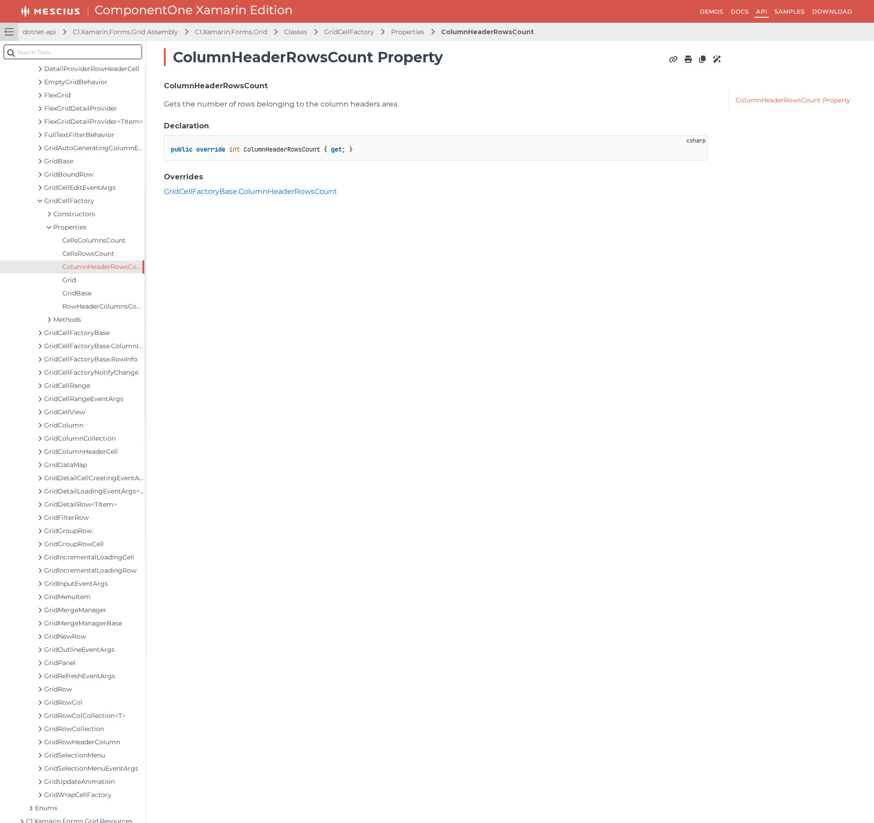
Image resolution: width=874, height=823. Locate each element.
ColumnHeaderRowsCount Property (793, 100)
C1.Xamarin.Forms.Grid (231, 32)
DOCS (740, 11)
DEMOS (711, 11)
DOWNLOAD (832, 11)
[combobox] (73, 52)
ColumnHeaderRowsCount (487, 32)
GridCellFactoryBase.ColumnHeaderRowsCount (250, 191)
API (761, 11)
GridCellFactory (349, 32)
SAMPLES (789, 11)
